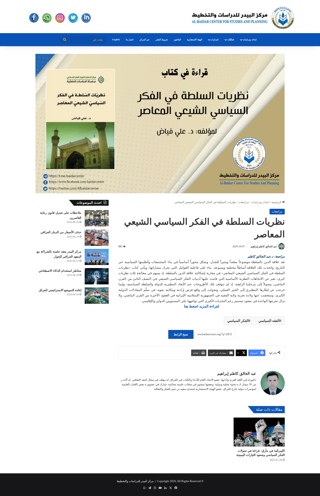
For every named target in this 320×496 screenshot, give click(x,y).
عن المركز (145, 39)
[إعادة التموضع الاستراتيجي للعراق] (97, 295)
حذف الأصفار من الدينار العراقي (60, 232)
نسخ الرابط (181, 334)
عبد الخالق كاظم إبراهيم (264, 246)
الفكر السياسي (238, 321)
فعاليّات (230, 39)
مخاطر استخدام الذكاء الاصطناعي (60, 270)
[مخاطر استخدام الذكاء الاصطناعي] (97, 276)
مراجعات (243, 202)
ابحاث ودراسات (250, 39)
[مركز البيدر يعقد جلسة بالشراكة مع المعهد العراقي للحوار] (97, 257)
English (116, 39)
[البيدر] (160, 16)
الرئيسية (276, 202)
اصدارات (215, 39)
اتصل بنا (129, 39)
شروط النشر (162, 39)
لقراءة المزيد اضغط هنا (201, 306)
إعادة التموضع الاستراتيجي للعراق (60, 290)
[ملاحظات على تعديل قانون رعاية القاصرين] (97, 218)
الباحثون (177, 39)
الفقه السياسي (269, 321)
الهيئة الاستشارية (194, 39)
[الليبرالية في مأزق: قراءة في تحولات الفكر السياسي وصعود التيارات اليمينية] (259, 432)
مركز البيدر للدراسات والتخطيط (135, 481)
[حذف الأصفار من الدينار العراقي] (97, 237)
